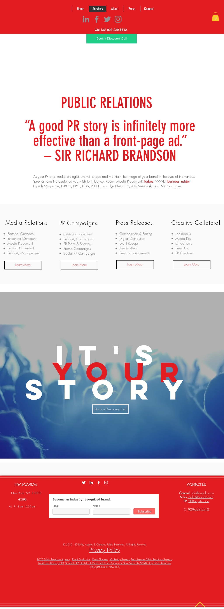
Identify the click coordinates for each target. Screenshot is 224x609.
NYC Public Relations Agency (53, 559)
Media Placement (129, 181)
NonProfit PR (72, 563)
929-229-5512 (198, 509)
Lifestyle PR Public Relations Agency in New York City (110, 563)
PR (47, 176)
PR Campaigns (84, 253)
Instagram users (96, 581)
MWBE (144, 563)
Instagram (98, 596)
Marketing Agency (120, 559)
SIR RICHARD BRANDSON (115, 155)
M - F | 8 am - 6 (18, 506)
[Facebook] (96, 19)
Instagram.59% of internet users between (123, 589)
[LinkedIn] (86, 19)
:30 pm (31, 506)
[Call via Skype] (133, 19)
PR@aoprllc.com (199, 501)
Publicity (13, 252)
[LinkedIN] (91, 482)
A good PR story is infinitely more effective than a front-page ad (112, 133)
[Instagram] (118, 19)
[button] (215, 16)
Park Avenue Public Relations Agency (151, 559)
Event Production (81, 559)
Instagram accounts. (54, 589)
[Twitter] (107, 19)
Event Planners (100, 559)
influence (97, 181)
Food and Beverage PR (51, 563)
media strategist (67, 176)
